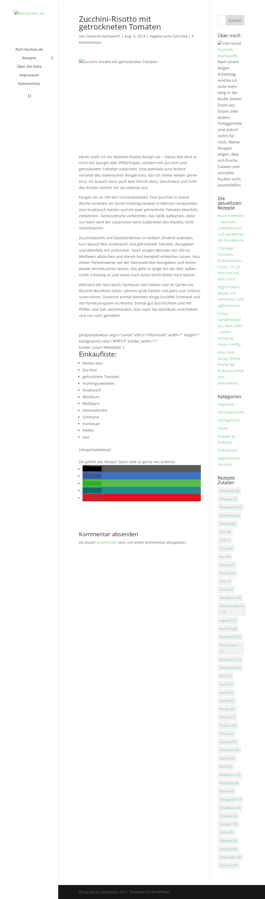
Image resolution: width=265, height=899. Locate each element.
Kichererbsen (229, 648)
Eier (225, 556)
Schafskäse (230, 808)
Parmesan (229, 750)
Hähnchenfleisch (232, 609)
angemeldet (107, 542)
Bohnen (227, 523)
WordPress (160, 891)
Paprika (228, 742)
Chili (225, 540)
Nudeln (228, 725)
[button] (92, 468)
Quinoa (227, 758)
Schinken (228, 816)
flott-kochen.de (29, 50)
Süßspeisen (228, 450)
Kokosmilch (230, 667)
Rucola (227, 791)
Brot (225, 532)
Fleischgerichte (231, 412)
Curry (226, 548)
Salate (223, 428)
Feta (225, 581)
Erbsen (227, 565)
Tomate (228, 849)
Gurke (226, 589)
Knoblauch (230, 659)
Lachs (226, 684)
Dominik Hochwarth (103, 36)
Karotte (228, 628)
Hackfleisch (230, 598)
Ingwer (228, 620)
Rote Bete (229, 783)
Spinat (226, 832)
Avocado (228, 499)
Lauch (226, 692)
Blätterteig (230, 515)
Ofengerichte (229, 420)
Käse (225, 676)
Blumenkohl (230, 507)
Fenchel (227, 573)
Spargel (228, 824)
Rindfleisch (230, 775)
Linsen (227, 701)
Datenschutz (29, 84)
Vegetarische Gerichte (169, 36)
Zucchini (229, 865)
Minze (227, 717)
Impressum (29, 75)
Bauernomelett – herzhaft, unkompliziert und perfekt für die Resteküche (231, 228)
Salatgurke (231, 799)
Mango (227, 709)
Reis (226, 766)
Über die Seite (29, 67)
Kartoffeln (230, 637)
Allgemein (226, 404)
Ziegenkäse (230, 857)
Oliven (226, 733)
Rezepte (29, 58)
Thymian (228, 840)
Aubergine (229, 491)
